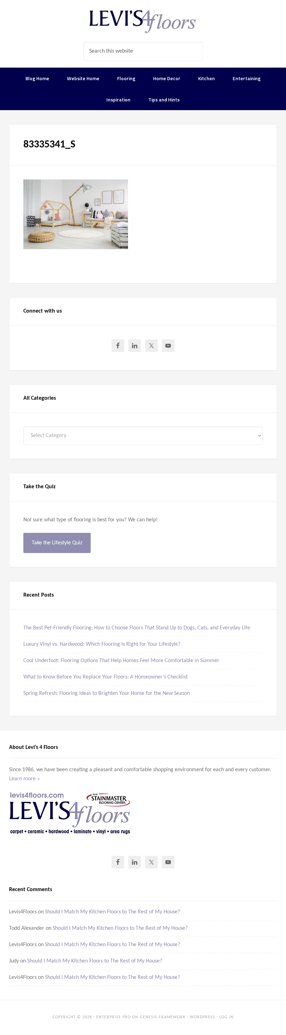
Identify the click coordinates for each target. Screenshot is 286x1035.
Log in (226, 1017)
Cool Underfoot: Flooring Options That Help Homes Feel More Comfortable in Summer (121, 661)
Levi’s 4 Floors (143, 21)
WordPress (202, 1017)
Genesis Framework (163, 1017)
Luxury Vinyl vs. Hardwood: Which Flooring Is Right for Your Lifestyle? (101, 644)
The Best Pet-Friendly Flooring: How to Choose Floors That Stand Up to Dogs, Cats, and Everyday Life (136, 628)
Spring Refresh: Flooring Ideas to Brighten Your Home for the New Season (106, 693)
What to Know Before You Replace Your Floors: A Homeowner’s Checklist (105, 677)
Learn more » (24, 779)
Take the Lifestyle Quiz (57, 543)
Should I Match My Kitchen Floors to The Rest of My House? (112, 912)
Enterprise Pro (113, 1017)
